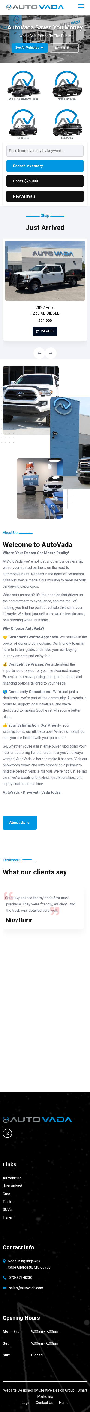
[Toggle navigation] (81, 6)
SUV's (7, 1209)
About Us (17, 822)
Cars (6, 1194)
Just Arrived (12, 1186)
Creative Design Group (57, 1390)
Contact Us (62, 48)
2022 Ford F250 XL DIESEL (45, 310)
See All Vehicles (27, 47)
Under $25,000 (25, 181)
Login (25, 1403)
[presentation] (39, 353)
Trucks (8, 1202)
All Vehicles (12, 1178)
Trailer (7, 1217)
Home (64, 1403)
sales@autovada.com (26, 1288)
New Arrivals (24, 196)
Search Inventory (28, 166)
